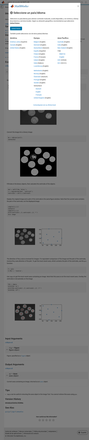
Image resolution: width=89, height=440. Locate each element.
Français (39, 95)
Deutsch (38, 89)
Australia (61, 42)
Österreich (37, 77)
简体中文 (62, 54)
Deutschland (38, 48)
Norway (36, 73)
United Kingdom (39, 98)
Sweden (36, 83)
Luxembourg (38, 66)
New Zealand (62, 48)
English (38, 92)
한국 (59, 63)
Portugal (37, 80)
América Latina (15, 42)
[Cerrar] (78, 6)
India (59, 45)
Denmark (37, 45)
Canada (12, 45)
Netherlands (38, 70)
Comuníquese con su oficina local (44, 105)
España (36, 51)
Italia (35, 63)
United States (14, 48)
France (36, 57)
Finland (36, 54)
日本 (59, 60)
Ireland (36, 60)
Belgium (36, 42)
